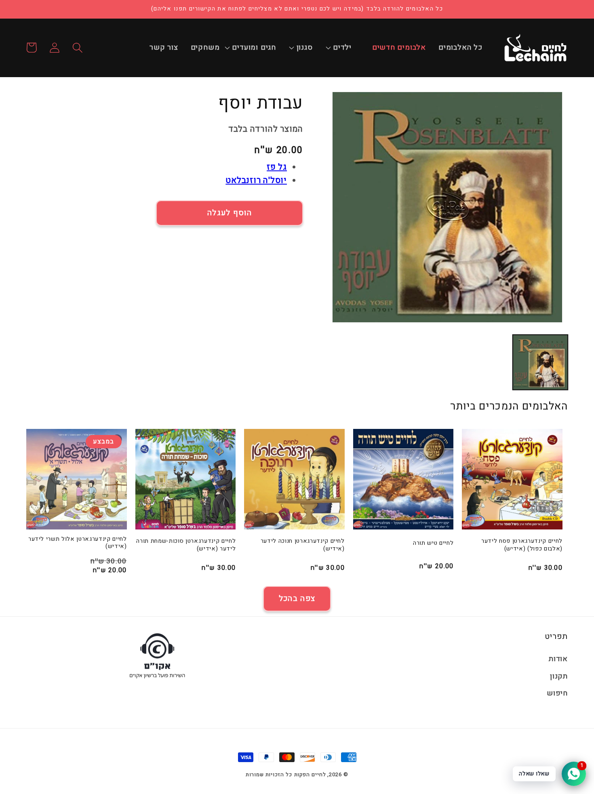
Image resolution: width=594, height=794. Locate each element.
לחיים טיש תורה (433, 543)
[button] (346, 48)
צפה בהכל (297, 598)
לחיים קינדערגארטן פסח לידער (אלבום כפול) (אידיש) (521, 545)
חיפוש (557, 693)
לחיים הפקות (310, 774)
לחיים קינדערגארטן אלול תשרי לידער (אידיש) (77, 543)
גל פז (277, 167)
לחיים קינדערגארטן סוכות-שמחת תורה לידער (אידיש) (186, 545)
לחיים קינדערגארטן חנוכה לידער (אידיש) (303, 545)
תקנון (559, 676)
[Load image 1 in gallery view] (540, 362)
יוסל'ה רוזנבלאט (256, 180)
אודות (558, 658)
